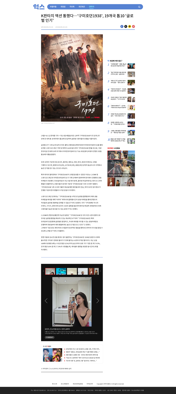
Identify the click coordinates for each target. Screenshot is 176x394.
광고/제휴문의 (65, 384)
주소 (133, 26)
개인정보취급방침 (78, 384)
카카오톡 (129, 26)
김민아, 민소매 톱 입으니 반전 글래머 (57, 329)
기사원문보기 (49, 337)
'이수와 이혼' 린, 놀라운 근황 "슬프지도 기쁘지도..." (80, 361)
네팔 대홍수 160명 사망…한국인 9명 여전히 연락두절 (81, 355)
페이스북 (121, 26)
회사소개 (54, 384)
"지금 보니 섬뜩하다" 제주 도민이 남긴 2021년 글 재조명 (82, 358)
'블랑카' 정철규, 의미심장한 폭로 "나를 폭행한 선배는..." (81, 352)
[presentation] (43, 271)
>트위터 (125, 26)
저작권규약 (90, 384)
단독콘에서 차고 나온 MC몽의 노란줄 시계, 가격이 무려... (82, 349)
